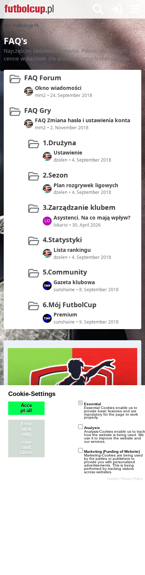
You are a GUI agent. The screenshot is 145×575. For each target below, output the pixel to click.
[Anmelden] (116, 9)
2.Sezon (55, 174)
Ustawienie (68, 152)
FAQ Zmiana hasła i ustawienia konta (82, 120)
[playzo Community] (29, 9)
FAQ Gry (37, 110)
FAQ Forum (42, 77)
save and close (26, 447)
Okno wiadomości (58, 87)
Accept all (26, 408)
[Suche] (98, 9)
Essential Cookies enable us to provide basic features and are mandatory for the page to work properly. (111, 410)
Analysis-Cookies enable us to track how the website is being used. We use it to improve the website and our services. (114, 434)
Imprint (112, 479)
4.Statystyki (62, 239)
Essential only (26, 429)
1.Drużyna (59, 142)
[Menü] (135, 9)
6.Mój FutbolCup (69, 304)
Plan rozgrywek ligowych (86, 185)
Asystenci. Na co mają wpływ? (92, 217)
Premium (65, 314)
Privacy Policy (132, 479)
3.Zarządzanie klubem (79, 207)
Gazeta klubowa (74, 282)
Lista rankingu (72, 249)
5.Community (65, 271)
